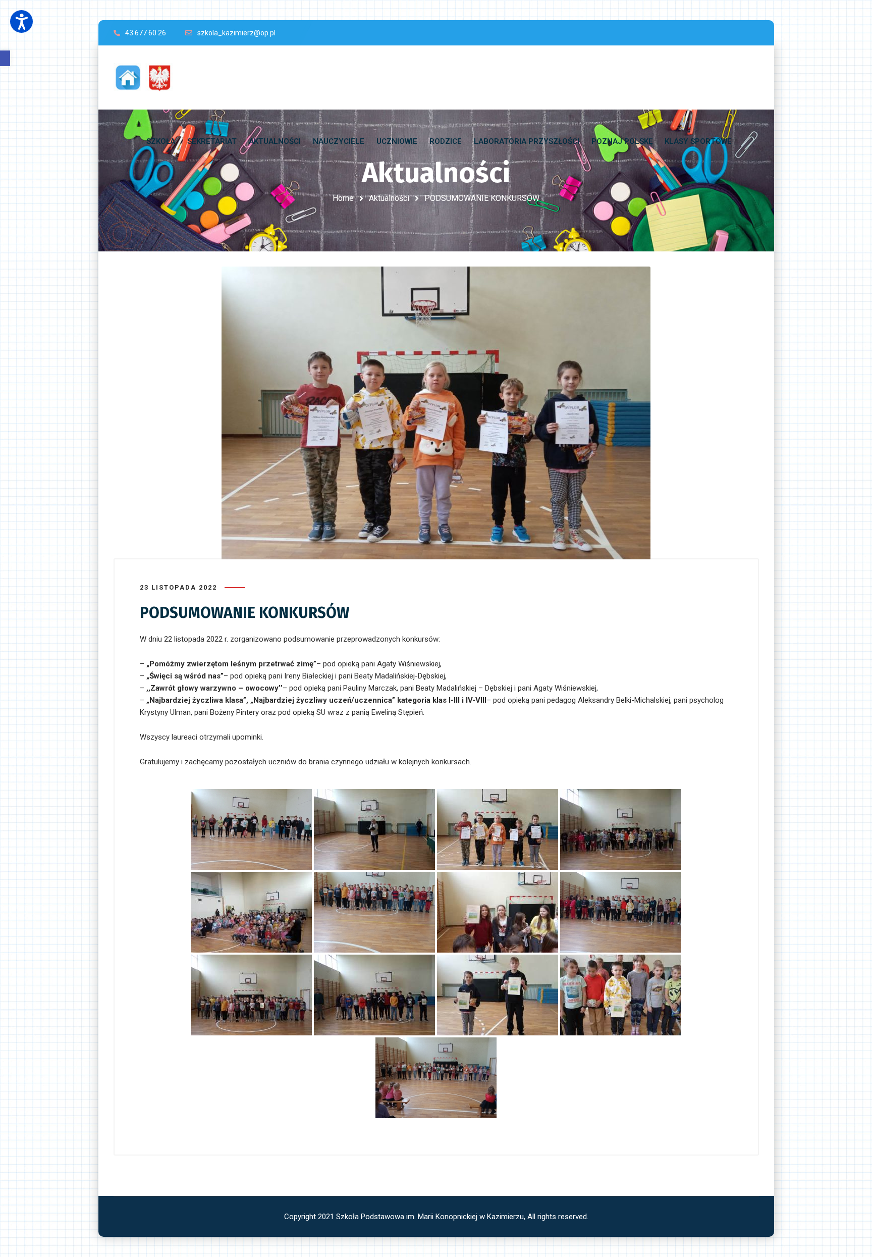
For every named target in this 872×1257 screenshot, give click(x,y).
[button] (5, 58)
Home (343, 198)
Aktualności (389, 198)
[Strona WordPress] (148, 77)
